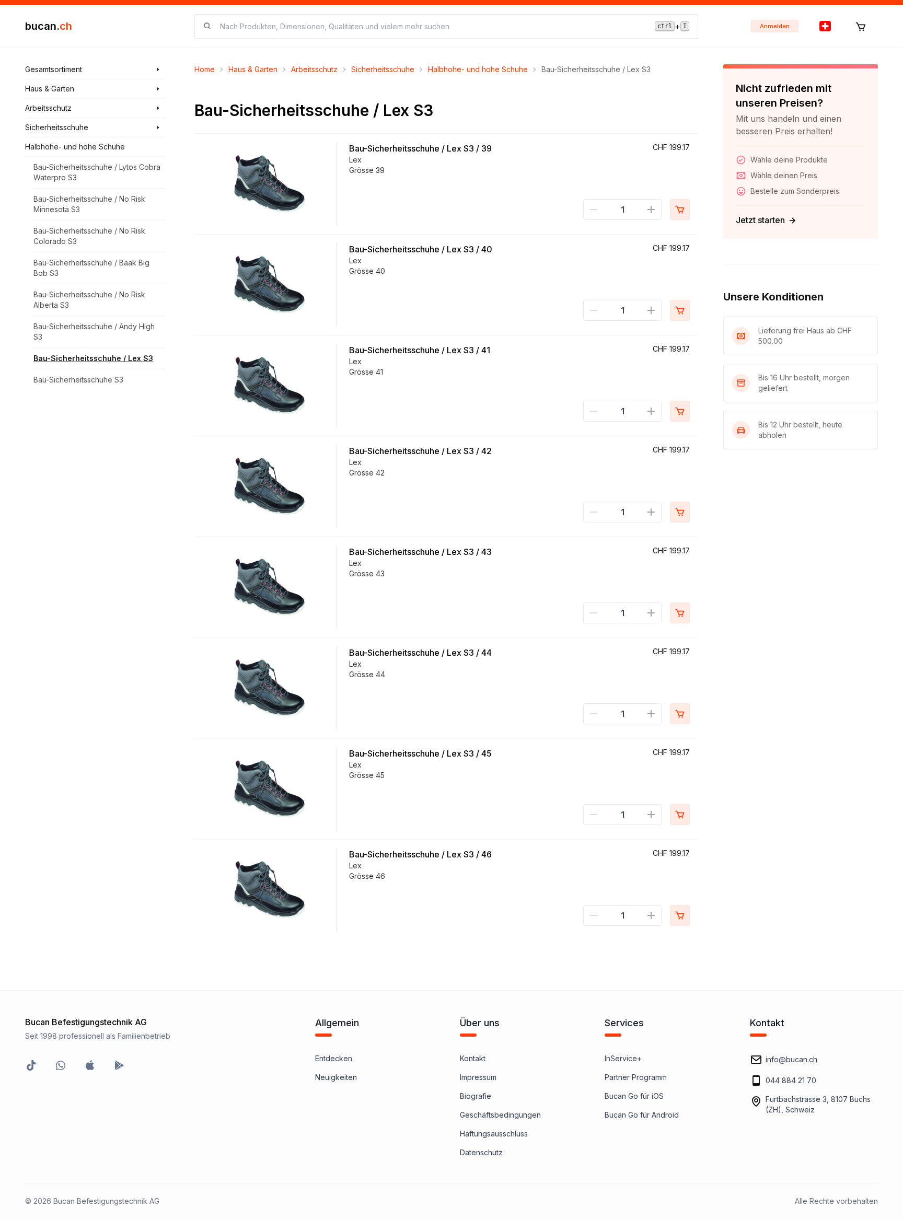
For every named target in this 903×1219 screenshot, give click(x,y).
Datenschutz (481, 1152)
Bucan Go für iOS (634, 1096)
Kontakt (472, 1058)
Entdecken (333, 1058)
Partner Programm (636, 1077)
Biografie (475, 1096)
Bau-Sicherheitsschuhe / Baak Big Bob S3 (91, 267)
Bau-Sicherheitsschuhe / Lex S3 (93, 358)
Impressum (478, 1077)
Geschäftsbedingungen (500, 1114)
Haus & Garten (252, 69)
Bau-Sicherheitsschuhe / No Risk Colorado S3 (89, 236)
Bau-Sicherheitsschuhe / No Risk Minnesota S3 (89, 204)
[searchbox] (431, 26)
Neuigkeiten (336, 1077)
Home (204, 69)
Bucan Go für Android (642, 1114)
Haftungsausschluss (494, 1133)
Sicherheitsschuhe (382, 69)
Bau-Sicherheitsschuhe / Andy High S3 (94, 331)
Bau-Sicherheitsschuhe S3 (78, 379)
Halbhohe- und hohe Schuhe (478, 69)
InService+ (623, 1058)
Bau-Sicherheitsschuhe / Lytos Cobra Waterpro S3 (96, 172)
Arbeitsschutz (314, 69)
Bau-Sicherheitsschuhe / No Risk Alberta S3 (89, 299)
